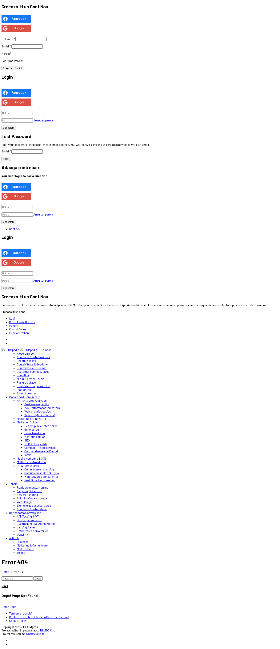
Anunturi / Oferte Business (33, 357)
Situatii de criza (27, 393)
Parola (6, 53)
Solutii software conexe (32, 498)
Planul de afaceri (27, 382)
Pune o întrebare (19, 333)
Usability (22, 534)
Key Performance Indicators (42, 407)
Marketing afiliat (34, 436)
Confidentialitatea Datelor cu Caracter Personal (39, 617)
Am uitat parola (43, 120)
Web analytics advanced (39, 415)
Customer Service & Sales (33, 371)
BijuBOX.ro (47, 630)
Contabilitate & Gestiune (32, 364)
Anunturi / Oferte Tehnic (32, 509)
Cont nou (15, 229)
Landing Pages (26, 527)
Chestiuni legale (27, 360)
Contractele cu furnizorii (32, 368)
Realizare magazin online (32, 487)
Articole (14, 538)
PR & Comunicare (28, 465)
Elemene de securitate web (34, 505)
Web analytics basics (37, 411)
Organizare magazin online (33, 386)
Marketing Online (27, 422)
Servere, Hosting (27, 494)
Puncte (13, 325)
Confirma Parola (12, 60)
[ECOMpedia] (19, 350)
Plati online (24, 389)
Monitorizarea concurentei (41, 476)
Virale (27, 455)
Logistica (23, 375)
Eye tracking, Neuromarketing (36, 523)
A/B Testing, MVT (28, 516)
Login (12, 318)
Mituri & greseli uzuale (30, 379)
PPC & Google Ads (35, 444)
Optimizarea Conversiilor (25, 512)
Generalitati (31, 429)
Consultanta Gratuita (22, 322)
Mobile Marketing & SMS (32, 458)
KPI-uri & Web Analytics (32, 400)
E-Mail (6, 46)
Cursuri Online (17, 329)
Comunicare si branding (39, 469)
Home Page (9, 606)
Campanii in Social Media (40, 447)
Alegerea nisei (25, 353)
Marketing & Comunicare (24, 397)
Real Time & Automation (39, 480)
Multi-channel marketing (32, 462)
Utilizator (8, 39)
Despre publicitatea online (41, 426)
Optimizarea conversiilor (32, 531)
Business (45, 350)
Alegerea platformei (29, 491)
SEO (27, 440)
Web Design (24, 502)
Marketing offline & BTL (32, 418)
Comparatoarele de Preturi (41, 451)
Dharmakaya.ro (35, 633)
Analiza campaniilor (36, 404)
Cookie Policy (17, 620)
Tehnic (13, 484)
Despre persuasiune (29, 520)
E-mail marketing (35, 433)
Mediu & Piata (25, 549)
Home (5, 571)
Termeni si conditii (21, 613)
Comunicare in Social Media (41, 473)
